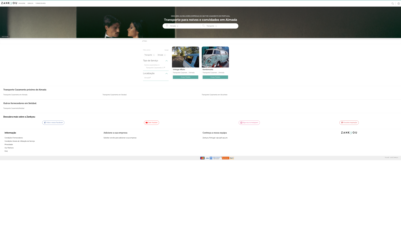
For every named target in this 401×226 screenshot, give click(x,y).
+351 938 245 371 (221, 138)
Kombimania (208, 69)
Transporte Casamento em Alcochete (214, 95)
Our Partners (9, 148)
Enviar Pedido (185, 77)
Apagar (166, 50)
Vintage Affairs (179, 69)
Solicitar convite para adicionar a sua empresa (120, 138)
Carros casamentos (151, 65)
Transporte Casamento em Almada (15, 95)
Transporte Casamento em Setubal (115, 95)
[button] (21, 3)
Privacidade (9, 144)
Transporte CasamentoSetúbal (13, 108)
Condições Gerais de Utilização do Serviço (20, 141)
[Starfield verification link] (216, 158)
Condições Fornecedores (14, 138)
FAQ (6, 151)
